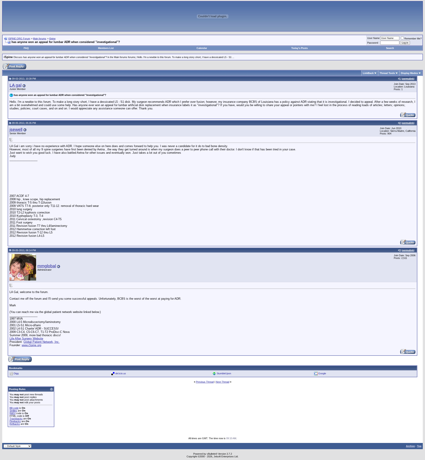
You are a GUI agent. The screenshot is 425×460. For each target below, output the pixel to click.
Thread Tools (387, 73)
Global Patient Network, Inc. (41, 342)
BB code (14, 408)
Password (372, 42)
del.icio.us (120, 373)
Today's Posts (299, 48)
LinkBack (368, 73)
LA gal (15, 85)
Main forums (39, 38)
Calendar (202, 48)
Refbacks (15, 424)
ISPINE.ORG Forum (19, 38)
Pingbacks (15, 421)
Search (390, 48)
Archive (410, 446)
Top (419, 446)
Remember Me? (413, 38)
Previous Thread (205, 381)
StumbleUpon (224, 373)
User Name (373, 38)
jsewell (16, 129)
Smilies (13, 410)
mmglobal (46, 266)
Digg (16, 373)
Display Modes (409, 73)
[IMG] (12, 413)
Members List (106, 48)
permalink (408, 78)
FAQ (26, 48)
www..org (31, 345)
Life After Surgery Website (26, 338)
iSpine (52, 38)
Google (322, 373)
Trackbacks (16, 418)
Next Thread (222, 381)
